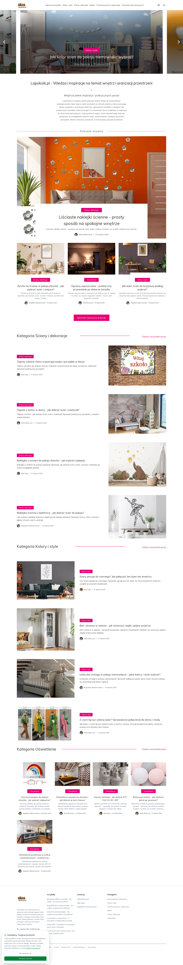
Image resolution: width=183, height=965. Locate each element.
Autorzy (81, 894)
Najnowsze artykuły (53, 5)
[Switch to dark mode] (164, 5)
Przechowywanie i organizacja (108, 5)
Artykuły (51, 894)
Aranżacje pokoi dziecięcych (133, 5)
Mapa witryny (92, 947)
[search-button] (158, 5)
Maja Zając (81, 903)
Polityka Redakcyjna (79, 947)
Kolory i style (67, 5)
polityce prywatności (33, 948)
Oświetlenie (91, 280)
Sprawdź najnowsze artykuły (91, 317)
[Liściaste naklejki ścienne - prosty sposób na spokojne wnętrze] (91, 187)
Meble (92, 5)
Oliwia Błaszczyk (83, 899)
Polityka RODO (65, 947)
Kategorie (112, 894)
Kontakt (56, 947)
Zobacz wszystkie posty (154, 336)
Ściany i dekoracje (81, 5)
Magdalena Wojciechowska (87, 907)
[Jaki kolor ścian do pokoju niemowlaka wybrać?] (91, 42)
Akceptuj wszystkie (25, 958)
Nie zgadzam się (25, 953)
